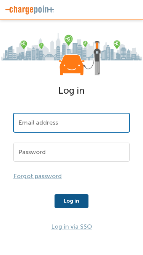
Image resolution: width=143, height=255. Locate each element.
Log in (71, 201)
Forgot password (37, 176)
